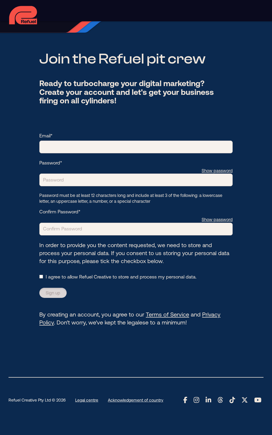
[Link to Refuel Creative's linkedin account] (208, 400)
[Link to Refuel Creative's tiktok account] (232, 400)
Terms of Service (167, 314)
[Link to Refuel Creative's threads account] (220, 400)
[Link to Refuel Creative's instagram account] (196, 400)
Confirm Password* (59, 211)
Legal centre (86, 400)
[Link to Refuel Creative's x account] (244, 400)
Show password (217, 170)
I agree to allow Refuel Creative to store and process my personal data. (121, 277)
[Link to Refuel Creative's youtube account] (258, 400)
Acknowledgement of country (135, 400)
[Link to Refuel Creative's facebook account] (185, 400)
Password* (50, 163)
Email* (46, 135)
